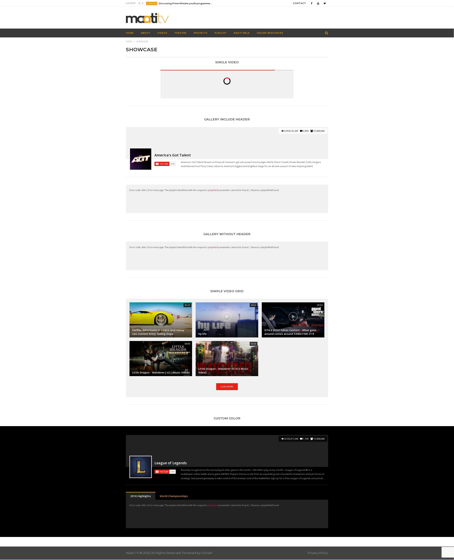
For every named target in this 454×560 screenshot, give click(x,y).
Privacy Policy (318, 553)
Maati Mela (242, 33)
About (145, 33)
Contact (299, 3)
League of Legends (170, 463)
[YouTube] (318, 3)
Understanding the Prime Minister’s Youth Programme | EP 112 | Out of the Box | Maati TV (185, 3)
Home (129, 41)
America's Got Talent (172, 155)
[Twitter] (325, 3)
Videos (152, 3)
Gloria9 (206, 553)
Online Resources (270, 33)
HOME (130, 33)
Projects (200, 33)
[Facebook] (311, 3)
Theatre (180, 33)
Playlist (221, 33)
